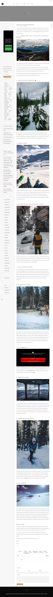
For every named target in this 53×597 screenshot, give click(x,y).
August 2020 (6, 214)
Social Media (6, 115)
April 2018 (6, 237)
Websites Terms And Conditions (42, 593)
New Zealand (6, 107)
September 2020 (7, 212)
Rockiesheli (26, 478)
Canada (40, 551)
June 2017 (6, 247)
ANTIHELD (6, 84)
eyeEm (9, 93)
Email (28, 570)
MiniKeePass (6, 103)
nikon (11, 107)
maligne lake (35, 552)
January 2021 (6, 204)
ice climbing (26, 552)
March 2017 (6, 255)
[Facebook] (49, 1)
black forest (6, 86)
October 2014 (6, 270)
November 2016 (7, 263)
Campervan (10, 88)
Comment (18, 574)
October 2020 (6, 209)
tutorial (5, 118)
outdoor (5, 110)
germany (5, 97)
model (10, 105)
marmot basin (41, 552)
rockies (46, 552)
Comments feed (7, 290)
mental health (6, 102)
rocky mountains (26, 553)
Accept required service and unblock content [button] (8, 49)
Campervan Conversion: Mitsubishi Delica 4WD (8, 153)
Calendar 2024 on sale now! (7, 126)
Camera (5, 88)
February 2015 (6, 268)
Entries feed (6, 287)
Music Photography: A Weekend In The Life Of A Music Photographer (7, 141)
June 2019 (6, 217)
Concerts (5, 90)
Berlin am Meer (6, 85)
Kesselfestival (6, 101)
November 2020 (7, 207)
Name (18, 570)
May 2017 (5, 250)
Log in (5, 285)
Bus (10, 86)
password (10, 110)
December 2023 (7, 199)
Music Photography (7, 106)
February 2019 (6, 227)
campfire (5, 89)
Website (40, 570)
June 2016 (6, 265)
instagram (6, 99)
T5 (9, 116)
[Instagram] (51, 1)
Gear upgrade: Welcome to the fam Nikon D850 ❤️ (7, 185)
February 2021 (6, 202)
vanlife (9, 118)
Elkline (5, 93)
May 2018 (6, 235)
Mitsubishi (6, 105)
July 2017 (5, 245)
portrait (5, 111)
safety (10, 111)
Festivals (9, 94)
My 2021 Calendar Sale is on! (8, 137)
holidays (45, 551)
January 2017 (6, 260)
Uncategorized (6, 277)
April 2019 (6, 222)
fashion (5, 94)
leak (11, 101)
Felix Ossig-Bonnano (31, 370)
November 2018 (7, 232)
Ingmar (26, 13)
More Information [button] (8, 44)
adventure (25, 551)
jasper (31, 552)
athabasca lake (35, 551)
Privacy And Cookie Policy (33, 593)
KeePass (10, 99)
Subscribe (8, 76)
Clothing (10, 89)
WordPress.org (6, 292)
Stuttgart (5, 116)
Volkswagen (9, 119)
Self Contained (6, 114)
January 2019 (6, 230)
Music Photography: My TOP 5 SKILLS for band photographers (8, 179)
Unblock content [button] (33, 358)
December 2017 (6, 240)
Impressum (26, 593)
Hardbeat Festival (7, 98)
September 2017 (7, 242)
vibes (5, 119)
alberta (30, 551)
